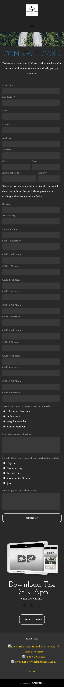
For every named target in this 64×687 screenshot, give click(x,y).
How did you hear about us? (17, 434)
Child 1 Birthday (11, 266)
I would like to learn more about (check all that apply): (30, 458)
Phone (5, 124)
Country (42, 172)
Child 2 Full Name (11, 279)
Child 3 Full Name (11, 305)
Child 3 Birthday (11, 316)
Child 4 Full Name (11, 330)
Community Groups (18, 478)
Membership (14, 473)
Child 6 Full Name (11, 381)
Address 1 (7, 138)
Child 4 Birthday (11, 342)
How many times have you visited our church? (26, 406)
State (34, 161)
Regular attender (16, 421)
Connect (32, 517)
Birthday (7, 204)
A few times (14, 416)
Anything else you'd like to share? (19, 490)
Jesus (10, 483)
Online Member (16, 426)
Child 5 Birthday (11, 367)
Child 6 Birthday (11, 392)
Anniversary (8, 215)
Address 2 (7, 149)
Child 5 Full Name (11, 355)
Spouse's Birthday (11, 240)
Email (5, 110)
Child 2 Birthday (11, 291)
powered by (32, 683)
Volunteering (14, 468)
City (4, 161)
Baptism (11, 463)
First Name (8, 85)
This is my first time (18, 411)
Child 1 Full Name (11, 254)
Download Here (32, 619)
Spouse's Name (10, 229)
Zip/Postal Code (10, 172)
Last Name (8, 96)
